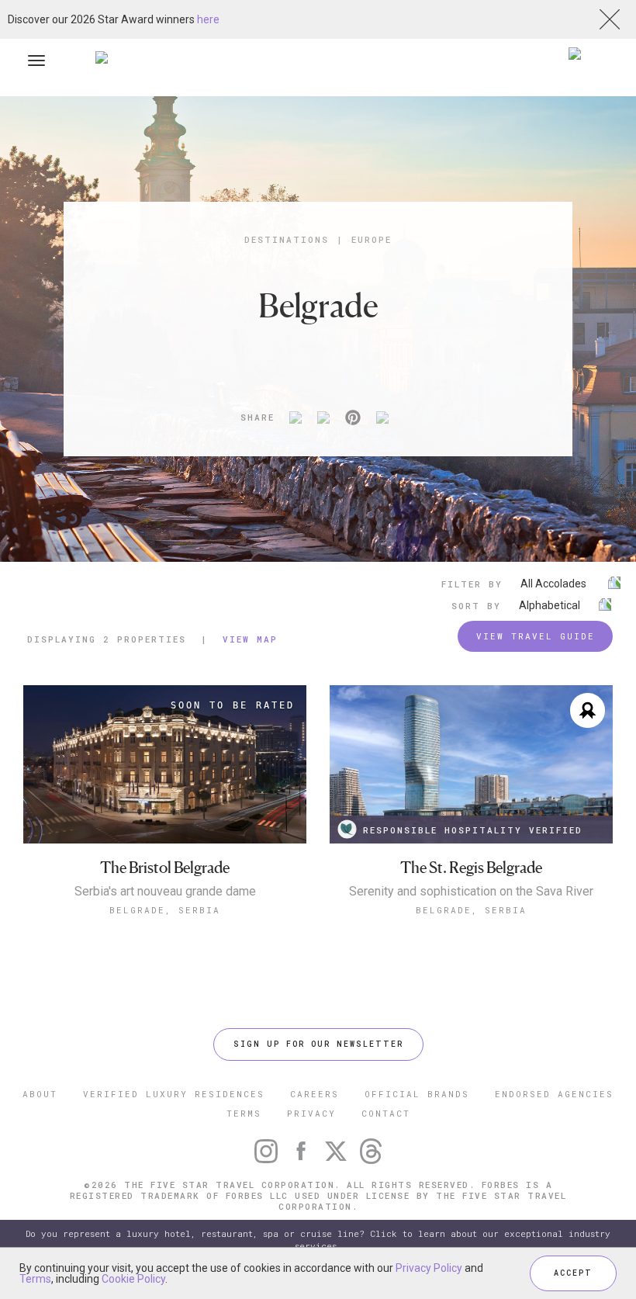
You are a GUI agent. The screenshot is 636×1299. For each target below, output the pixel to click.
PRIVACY (311, 1113)
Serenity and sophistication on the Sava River (471, 891)
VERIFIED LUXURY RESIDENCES (173, 1094)
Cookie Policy (133, 1279)
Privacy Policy (429, 1268)
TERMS (243, 1113)
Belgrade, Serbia (164, 910)
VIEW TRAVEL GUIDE (535, 636)
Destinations (286, 239)
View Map (250, 639)
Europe (371, 239)
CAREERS (314, 1094)
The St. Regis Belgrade (471, 868)
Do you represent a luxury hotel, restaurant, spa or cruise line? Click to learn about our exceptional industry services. (318, 1240)
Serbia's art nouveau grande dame (165, 891)
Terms (35, 1279)
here (208, 19)
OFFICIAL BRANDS (417, 1094)
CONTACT (385, 1113)
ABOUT (39, 1094)
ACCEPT (573, 1273)
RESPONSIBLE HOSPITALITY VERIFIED (472, 830)
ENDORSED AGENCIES (554, 1094)
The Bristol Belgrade (165, 868)
